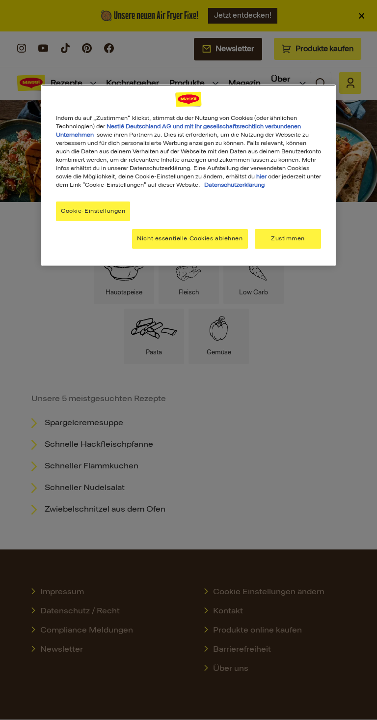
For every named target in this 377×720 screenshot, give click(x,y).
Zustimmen (288, 238)
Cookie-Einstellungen (93, 210)
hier (261, 176)
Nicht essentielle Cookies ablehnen (189, 238)
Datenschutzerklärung (234, 184)
